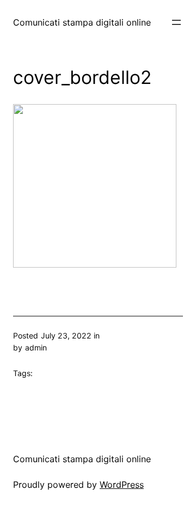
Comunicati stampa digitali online (82, 22)
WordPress (122, 484)
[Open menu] (176, 22)
